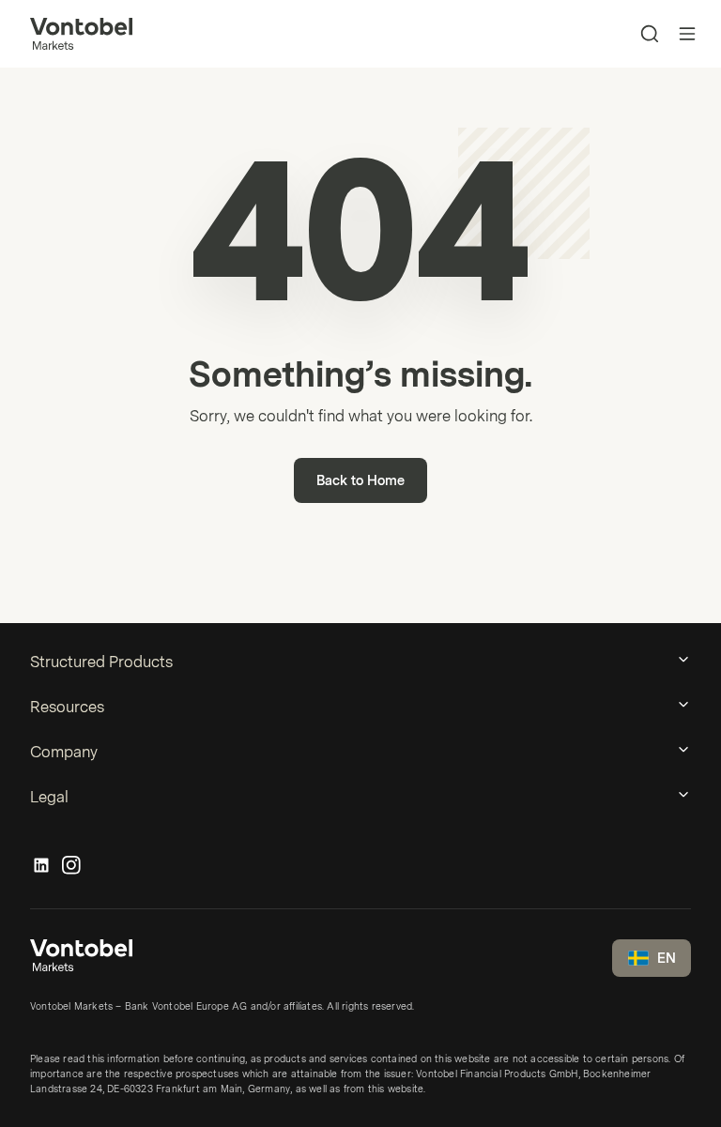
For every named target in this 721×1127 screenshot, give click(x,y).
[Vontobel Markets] (81, 34)
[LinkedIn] (41, 866)
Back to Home (360, 481)
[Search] (649, 33)
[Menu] (687, 33)
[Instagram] (71, 866)
